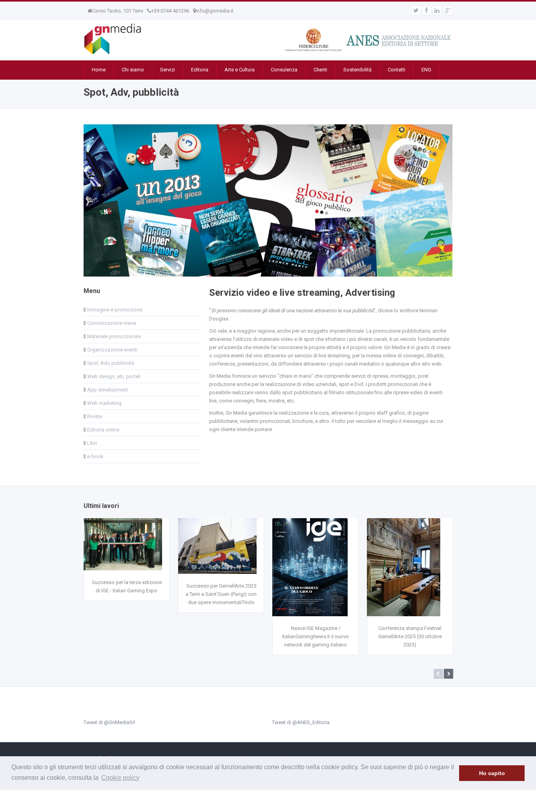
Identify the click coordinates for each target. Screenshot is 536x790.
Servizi (167, 70)
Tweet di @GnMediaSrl (109, 722)
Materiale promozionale (113, 336)
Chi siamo (133, 70)
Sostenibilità (357, 70)
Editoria (199, 70)
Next (448, 674)
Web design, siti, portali (113, 376)
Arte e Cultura (239, 70)
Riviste (94, 416)
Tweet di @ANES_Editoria (301, 722)
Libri (91, 443)
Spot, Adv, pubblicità (110, 363)
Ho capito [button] (492, 773)
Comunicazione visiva (111, 323)
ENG (426, 70)
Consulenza (284, 70)
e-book (95, 456)
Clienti (320, 70)
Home (99, 70)
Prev (438, 674)
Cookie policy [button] (120, 777)
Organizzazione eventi (111, 350)
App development (107, 390)
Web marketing (104, 403)
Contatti (396, 70)
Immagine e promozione (114, 310)
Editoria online (102, 430)
